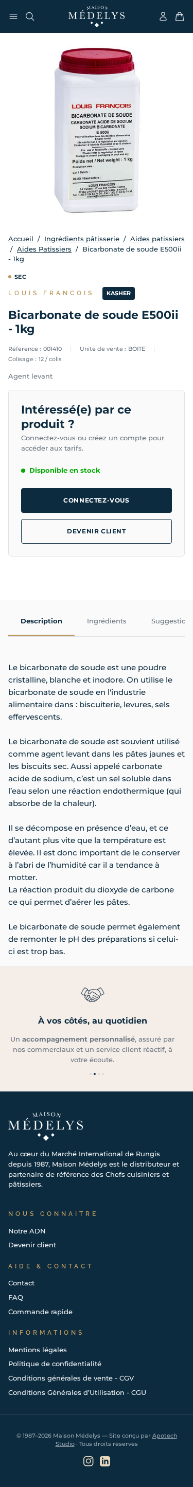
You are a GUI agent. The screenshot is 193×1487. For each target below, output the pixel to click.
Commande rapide (40, 1311)
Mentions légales (37, 1350)
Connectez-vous (96, 500)
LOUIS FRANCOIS (51, 293)
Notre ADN (27, 1231)
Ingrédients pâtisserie (81, 239)
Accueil (20, 239)
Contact (21, 1283)
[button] (91, 1074)
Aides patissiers (157, 239)
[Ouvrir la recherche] (30, 16)
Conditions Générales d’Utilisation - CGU (77, 1392)
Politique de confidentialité (54, 1363)
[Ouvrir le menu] (13, 16)
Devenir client (96, 531)
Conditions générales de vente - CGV (71, 1378)
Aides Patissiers (44, 249)
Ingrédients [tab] (107, 621)
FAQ (15, 1297)
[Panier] (179, 16)
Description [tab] (41, 621)
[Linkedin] (105, 1461)
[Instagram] (88, 1461)
